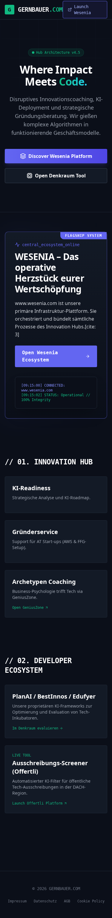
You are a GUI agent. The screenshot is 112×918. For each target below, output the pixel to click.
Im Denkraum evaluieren (35, 728)
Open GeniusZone (28, 607)
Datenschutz (45, 901)
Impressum (17, 901)
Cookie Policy (91, 901)
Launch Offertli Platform (37, 803)
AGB (67, 901)
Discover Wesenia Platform (60, 156)
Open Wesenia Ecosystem (40, 356)
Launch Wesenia (82, 9)
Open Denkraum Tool (60, 175)
